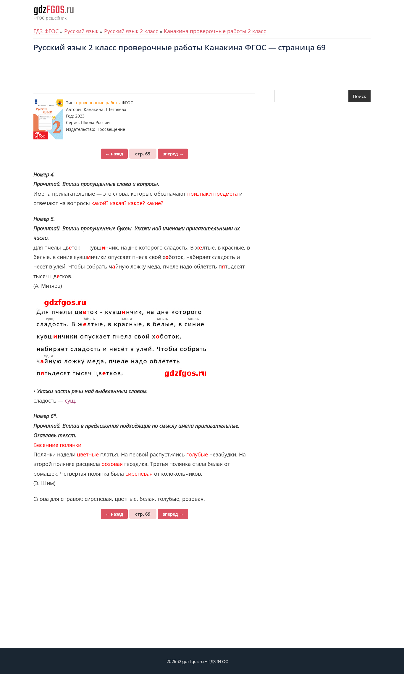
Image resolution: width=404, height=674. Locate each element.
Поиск (359, 96)
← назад (114, 153)
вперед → (173, 153)
